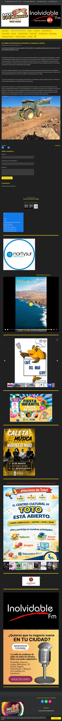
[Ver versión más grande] (31, 408)
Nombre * (4, 154)
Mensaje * (4, 167)
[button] (57, 339)
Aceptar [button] (56, 718)
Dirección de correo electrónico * (10, 160)
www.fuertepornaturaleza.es (43, 275)
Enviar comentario (7, 178)
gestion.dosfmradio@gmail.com (46, 710)
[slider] (22, 329)
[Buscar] (35, 36)
